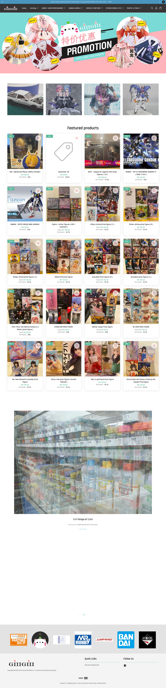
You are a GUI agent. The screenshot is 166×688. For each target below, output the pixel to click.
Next (153, 511)
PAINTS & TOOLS (133, 8)
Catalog (33, 8)
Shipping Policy (72, 683)
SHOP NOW (83, 610)
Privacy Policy (93, 683)
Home (24, 8)
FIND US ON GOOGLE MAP (92, 665)
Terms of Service (83, 683)
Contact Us (63, 683)
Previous (12, 511)
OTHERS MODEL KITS (113, 8)
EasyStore (53, 670)
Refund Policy (102, 683)
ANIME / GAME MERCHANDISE (52, 8)
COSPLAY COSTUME (93, 8)
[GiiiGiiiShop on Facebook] (125, 667)
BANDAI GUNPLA (75, 8)
